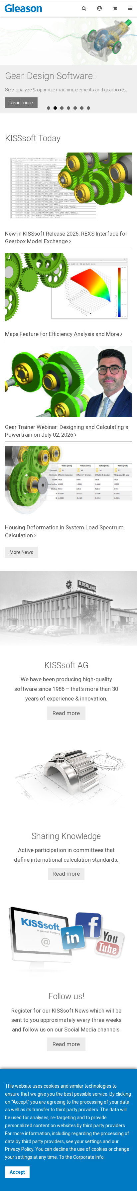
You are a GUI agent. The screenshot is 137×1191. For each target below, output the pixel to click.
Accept (17, 1172)
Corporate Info (88, 1157)
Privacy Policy (19, 1149)
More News (21, 552)
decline (60, 1149)
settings (23, 1157)
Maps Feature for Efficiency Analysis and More (62, 334)
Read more (21, 102)
